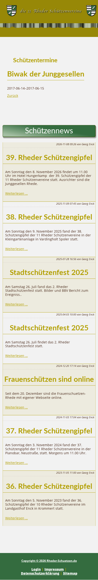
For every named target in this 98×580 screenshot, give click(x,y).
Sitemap (70, 573)
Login (36, 569)
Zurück (12, 95)
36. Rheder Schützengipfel (49, 486)
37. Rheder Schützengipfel (49, 431)
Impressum (54, 569)
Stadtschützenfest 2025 (49, 272)
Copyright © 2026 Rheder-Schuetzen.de (49, 560)
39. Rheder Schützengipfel (49, 158)
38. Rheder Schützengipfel (49, 217)
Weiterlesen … (16, 193)
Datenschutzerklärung (40, 573)
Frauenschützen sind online (49, 379)
